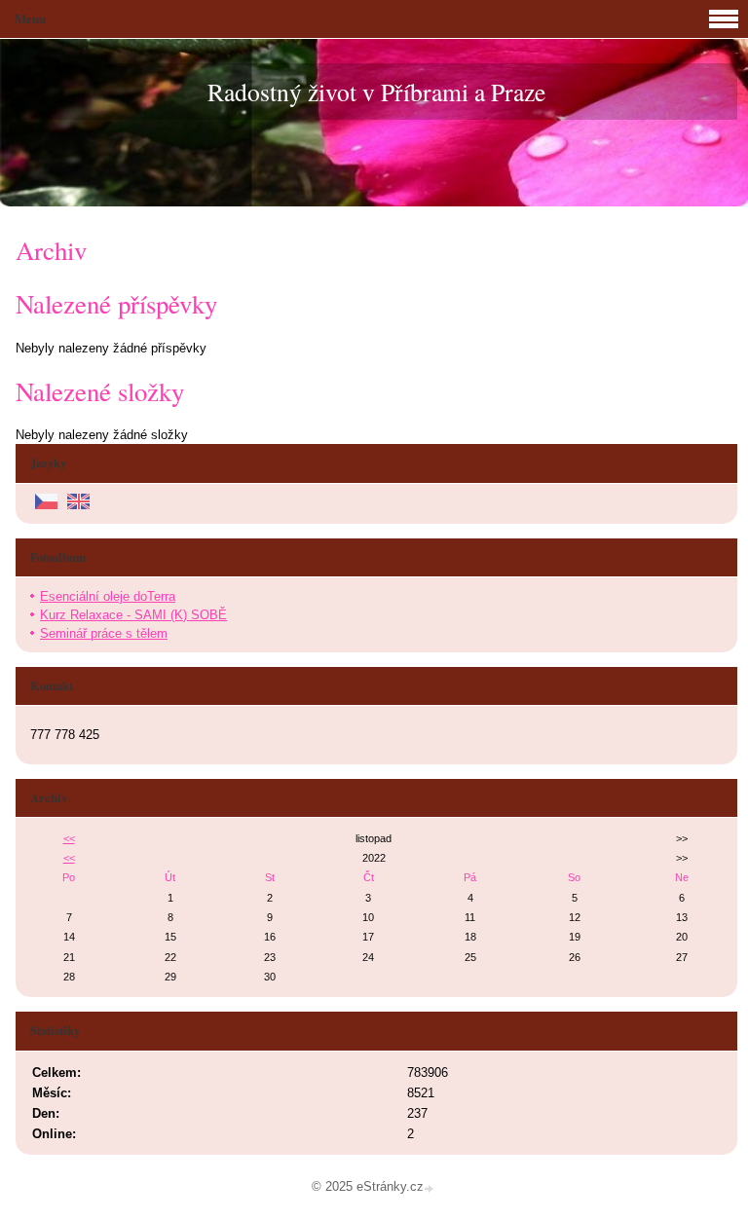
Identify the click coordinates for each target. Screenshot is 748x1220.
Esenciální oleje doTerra (107, 596)
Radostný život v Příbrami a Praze (376, 91)
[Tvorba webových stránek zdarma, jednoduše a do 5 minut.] (430, 1188)
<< (69, 838)
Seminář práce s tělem (104, 633)
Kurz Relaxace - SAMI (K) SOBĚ (133, 615)
